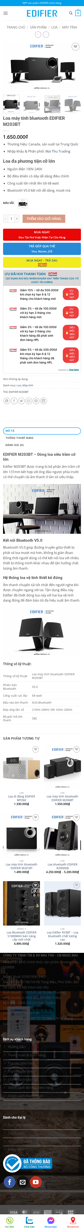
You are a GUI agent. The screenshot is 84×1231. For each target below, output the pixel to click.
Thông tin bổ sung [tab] (19, 437)
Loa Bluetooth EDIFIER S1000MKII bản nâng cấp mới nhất (21, 936)
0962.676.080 (23, 1008)
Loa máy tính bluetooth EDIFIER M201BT (21, 866)
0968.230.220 (28, 1002)
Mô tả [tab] (10, 430)
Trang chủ (16, 27)
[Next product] (38, 34)
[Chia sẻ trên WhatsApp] (6, 401)
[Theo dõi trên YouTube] (36, 1182)
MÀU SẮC (8, 203)
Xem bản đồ (38, 987)
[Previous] (9, 67)
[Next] (74, 67)
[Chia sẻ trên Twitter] (21, 401)
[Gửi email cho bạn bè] (28, 401)
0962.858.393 (35, 997)
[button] (5, 13)
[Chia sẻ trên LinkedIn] (43, 401)
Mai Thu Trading (57, 151)
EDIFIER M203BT (19, 392)
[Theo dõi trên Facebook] (10, 1182)
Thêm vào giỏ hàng (44, 218)
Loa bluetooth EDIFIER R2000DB (62, 866)
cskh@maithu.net (26, 1013)
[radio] (23, 203)
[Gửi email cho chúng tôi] (23, 1182)
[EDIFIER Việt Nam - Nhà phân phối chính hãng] (42, 13)
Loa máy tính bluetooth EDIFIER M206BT (62, 798)
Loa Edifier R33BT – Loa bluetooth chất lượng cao (62, 936)
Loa (54, 27)
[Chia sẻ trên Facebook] (14, 401)
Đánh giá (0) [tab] (15, 445)
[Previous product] (46, 34)
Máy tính (69, 27)
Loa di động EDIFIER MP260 (21, 798)
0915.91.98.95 (35, 992)
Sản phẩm (38, 27)
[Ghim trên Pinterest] (36, 401)
